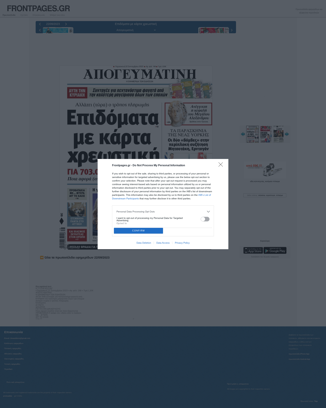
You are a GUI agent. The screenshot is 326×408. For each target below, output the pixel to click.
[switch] (205, 219)
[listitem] (163, 211)
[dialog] (163, 204)
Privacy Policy (182, 242)
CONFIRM (138, 230)
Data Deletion (144, 242)
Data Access (163, 242)
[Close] (222, 165)
